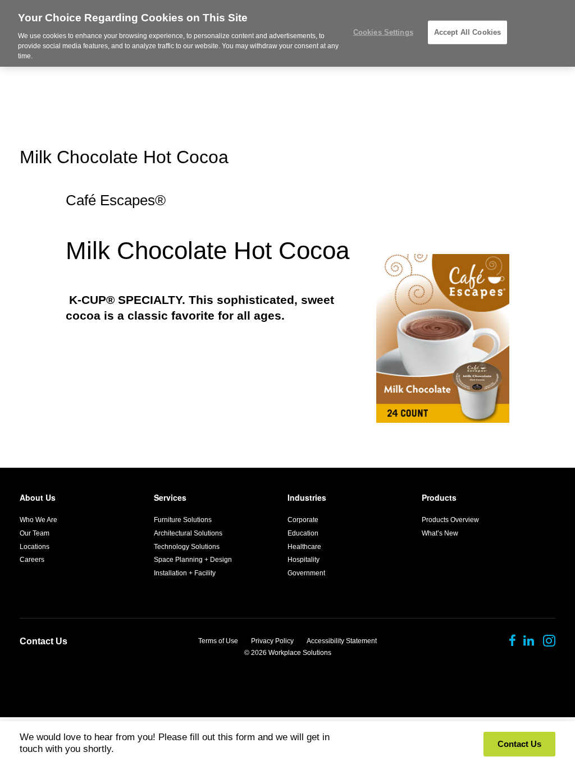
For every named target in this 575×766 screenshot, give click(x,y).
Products (439, 497)
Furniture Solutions (183, 520)
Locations (34, 547)
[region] (287, 33)
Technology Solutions (187, 547)
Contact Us (43, 641)
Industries (307, 497)
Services (170, 497)
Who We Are (38, 520)
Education (303, 533)
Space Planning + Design (193, 560)
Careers (32, 560)
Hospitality (304, 560)
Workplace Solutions (299, 653)
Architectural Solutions (188, 533)
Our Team (34, 533)
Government (306, 573)
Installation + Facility (185, 573)
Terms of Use (218, 641)
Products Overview (450, 520)
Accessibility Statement (342, 641)
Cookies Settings (383, 32)
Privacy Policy (272, 641)
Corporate (303, 520)
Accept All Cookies (467, 32)
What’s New (440, 533)
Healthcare (304, 547)
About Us (38, 497)
